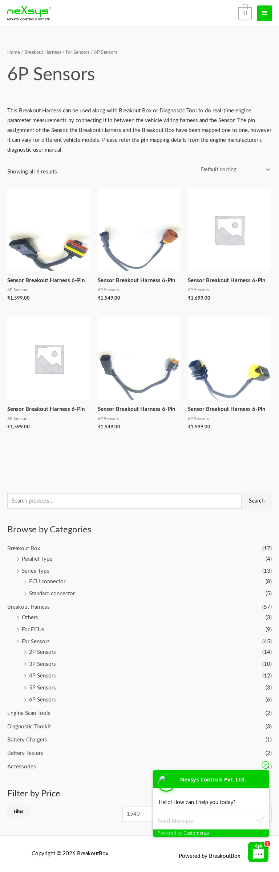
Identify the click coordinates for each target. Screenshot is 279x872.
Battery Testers (25, 753)
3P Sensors (42, 664)
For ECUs (33, 629)
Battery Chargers (27, 740)
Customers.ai (197, 833)
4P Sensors (42, 676)
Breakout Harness (28, 607)
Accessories (21, 766)
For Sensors (36, 641)
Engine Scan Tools (28, 713)
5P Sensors (42, 688)
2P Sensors (42, 652)
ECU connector (47, 581)
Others (30, 617)
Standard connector (52, 593)
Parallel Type (37, 559)
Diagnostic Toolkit (29, 726)
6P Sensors (42, 700)
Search (256, 501)
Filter (18, 811)
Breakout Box (23, 548)
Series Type (35, 571)
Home (13, 52)
